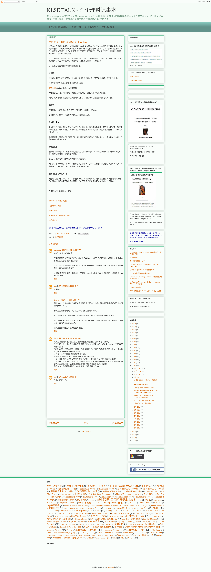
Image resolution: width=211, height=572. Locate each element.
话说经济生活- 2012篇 (153, 489)
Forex (90, 508)
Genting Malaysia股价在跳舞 (144, 387)
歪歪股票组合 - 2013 (125, 497)
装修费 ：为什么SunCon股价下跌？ (142, 270)
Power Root (99, 524)
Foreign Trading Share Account (74, 508)
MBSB (82, 521)
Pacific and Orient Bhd (67, 524)
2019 (134, 339)
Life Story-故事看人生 (107, 519)
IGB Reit (156, 508)
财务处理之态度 (55, 206)
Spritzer (49, 530)
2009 (134, 432)
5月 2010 (137, 416)
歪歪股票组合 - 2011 (90, 497)
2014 (134, 354)
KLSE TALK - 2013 (99, 513)
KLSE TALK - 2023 (98, 516)
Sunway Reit (135, 529)
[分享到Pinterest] (87, 234)
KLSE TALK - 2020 (61, 516)
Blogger (111, 567)
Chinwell (132, 503)
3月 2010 (137, 422)
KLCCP (108, 511)
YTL (122, 538)
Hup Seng (144, 508)
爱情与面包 (92, 486)
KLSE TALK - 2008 (152, 511)
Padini (80, 524)
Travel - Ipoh (128, 533)
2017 (134, 345)
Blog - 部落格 (84, 503)
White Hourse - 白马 (102, 538)
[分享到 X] (83, 234)
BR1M (98, 503)
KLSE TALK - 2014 (120, 513)
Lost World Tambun (150, 519)
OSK (154, 521)
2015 (134, 351)
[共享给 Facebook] (85, 234)
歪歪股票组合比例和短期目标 (140, 273)
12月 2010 (138, 368)
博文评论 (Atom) (88, 431)
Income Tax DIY (52, 511)
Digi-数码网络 (53, 505)
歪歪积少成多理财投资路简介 (58, 27)
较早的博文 (117, 423)
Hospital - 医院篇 (121, 508)
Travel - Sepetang (70, 535)
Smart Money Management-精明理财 (142, 527)
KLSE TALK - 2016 (142, 513)
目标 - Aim (159, 494)
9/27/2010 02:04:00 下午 (70, 300)
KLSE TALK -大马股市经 (58, 519)
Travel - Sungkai (83, 535)
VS (152, 535)
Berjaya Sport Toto (67, 503)
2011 (134, 363)
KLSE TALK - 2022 (78, 516)
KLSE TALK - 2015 (132, 511)
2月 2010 (137, 425)
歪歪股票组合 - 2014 (144, 497)
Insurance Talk (66, 511)
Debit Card (158, 503)
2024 (134, 324)
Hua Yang (133, 508)
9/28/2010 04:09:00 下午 (68, 377)
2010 (134, 365)
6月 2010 (137, 413)
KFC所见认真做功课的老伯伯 (144, 400)
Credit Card (143, 503)
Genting (98, 508)
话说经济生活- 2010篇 (106, 489)
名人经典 (138, 494)
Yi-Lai (114, 538)
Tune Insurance (123, 535)
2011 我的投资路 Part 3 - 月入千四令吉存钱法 (145, 291)
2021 (134, 333)
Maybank (72, 521)
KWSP (92, 519)
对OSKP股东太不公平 (137, 261)
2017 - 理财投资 (54, 486)
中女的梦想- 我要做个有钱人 (60, 215)
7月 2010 (137, 410)
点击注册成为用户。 (137, 80)
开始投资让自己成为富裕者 (143, 403)
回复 (55, 279)
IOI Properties (81, 511)
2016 (134, 348)
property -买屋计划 (114, 524)
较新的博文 (54, 423)
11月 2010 (138, 371)
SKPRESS (118, 527)
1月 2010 (137, 428)
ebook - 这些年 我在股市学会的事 (76, 505)
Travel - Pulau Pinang (54, 535)
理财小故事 (120, 494)
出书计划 (102, 486)
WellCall (90, 538)
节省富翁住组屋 (80, 494)
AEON (147, 500)
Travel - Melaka (156, 533)
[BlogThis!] (81, 234)
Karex (98, 511)
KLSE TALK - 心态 (135, 516)
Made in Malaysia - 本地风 (56, 521)
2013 (134, 356)
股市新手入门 (76, 27)
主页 (86, 423)
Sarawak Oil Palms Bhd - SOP (70, 527)
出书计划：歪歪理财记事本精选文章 (124, 486)
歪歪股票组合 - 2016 (66, 500)
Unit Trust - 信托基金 (140, 535)
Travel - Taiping (96, 535)
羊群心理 (52, 88)
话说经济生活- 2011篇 (127, 489)
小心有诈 (92, 500)
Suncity (70, 530)
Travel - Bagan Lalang (87, 533)
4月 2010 (137, 419)
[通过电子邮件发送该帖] (74, 233)
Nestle (138, 521)
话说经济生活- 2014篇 (87, 491)
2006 (134, 441)
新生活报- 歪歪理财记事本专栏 (117, 499)
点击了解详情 (134, 76)
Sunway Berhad (86, 529)
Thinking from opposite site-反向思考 (61, 533)
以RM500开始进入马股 (58, 201)
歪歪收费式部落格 (108, 27)
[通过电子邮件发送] (79, 234)
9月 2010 (137, 377)
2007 (134, 438)
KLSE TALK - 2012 (81, 513)
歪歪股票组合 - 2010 (72, 497)
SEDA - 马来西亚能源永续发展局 (97, 527)
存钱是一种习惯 (135, 287)
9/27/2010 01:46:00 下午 (68, 286)
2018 (134, 342)
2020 (134, 336)
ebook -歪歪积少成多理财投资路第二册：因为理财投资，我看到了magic (119, 505)
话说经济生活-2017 (151, 491)
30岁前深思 (53, 220)
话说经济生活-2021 (66, 494)
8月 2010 (137, 407)
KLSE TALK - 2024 (116, 516)
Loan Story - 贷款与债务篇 (131, 519)
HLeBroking (134, 257)
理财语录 (130, 494)
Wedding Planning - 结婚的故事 (67, 538)
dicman (57, 300)
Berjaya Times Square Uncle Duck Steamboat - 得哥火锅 (145, 391)
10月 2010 (138, 374)
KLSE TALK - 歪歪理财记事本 (81, 9)
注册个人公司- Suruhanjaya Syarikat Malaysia (143, 396)
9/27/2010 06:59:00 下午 (71, 338)
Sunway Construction (114, 530)
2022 (134, 330)
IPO (91, 511)
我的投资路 (59, 237)
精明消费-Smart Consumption (100, 494)
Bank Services (52, 503)
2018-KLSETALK (75, 486)
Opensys (146, 521)
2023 (134, 327)
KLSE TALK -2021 (155, 516)
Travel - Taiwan (109, 535)
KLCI (116, 511)
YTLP (130, 538)
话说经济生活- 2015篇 (111, 491)
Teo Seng (156, 530)
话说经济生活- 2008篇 (67, 489)
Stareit (58, 530)
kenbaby (57, 250)
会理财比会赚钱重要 (141, 385)
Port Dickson (89, 524)
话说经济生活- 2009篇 (87, 489)
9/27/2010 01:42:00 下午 (71, 250)
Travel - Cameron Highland (108, 533)
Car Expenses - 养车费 (114, 503)
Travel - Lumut (142, 533)
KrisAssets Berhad (81, 519)
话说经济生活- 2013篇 (61, 491)
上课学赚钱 (53, 211)
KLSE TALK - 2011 (64, 513)
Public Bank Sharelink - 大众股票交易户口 (142, 524)
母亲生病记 (148, 494)
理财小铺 (57, 338)
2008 (134, 435)
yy (55, 286)
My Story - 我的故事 (125, 521)
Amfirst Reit (158, 500)
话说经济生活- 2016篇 (132, 491)
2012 (134, 360)
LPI (161, 519)
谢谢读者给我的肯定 (91, 27)
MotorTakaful (110, 521)
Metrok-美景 (94, 521)
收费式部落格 (56, 497)
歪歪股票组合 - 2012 (108, 497)
